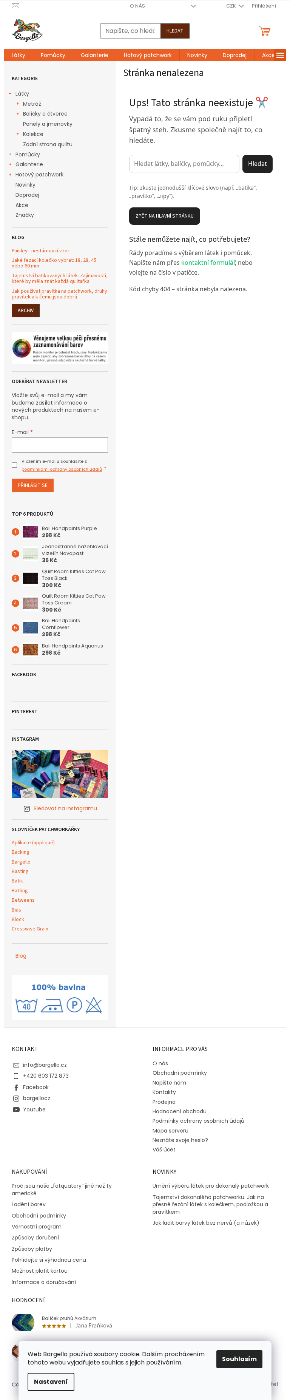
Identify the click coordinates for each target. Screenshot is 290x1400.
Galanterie (29, 164)
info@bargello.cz (45, 1065)
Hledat (175, 31)
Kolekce (33, 134)
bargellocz (36, 1098)
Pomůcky (27, 154)
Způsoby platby (32, 1249)
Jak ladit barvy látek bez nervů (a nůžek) (206, 1223)
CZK (231, 5)
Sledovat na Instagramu (65, 808)
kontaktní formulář (208, 262)
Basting (20, 872)
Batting (20, 891)
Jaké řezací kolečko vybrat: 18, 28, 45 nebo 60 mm (54, 263)
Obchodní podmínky (180, 1073)
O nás (137, 5)
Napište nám (169, 1082)
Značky (24, 215)
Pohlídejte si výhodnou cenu (49, 1260)
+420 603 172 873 (46, 1076)
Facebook (36, 1087)
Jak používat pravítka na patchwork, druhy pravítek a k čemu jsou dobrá (59, 294)
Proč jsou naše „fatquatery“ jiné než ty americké (62, 1189)
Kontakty (164, 1092)
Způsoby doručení (35, 1237)
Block (18, 920)
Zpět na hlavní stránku (165, 216)
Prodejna (164, 1102)
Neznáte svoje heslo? (180, 1140)
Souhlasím (239, 1359)
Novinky (25, 185)
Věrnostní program (37, 1226)
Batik (17, 881)
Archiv (26, 310)
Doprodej (27, 195)
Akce (21, 205)
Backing (20, 852)
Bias (16, 910)
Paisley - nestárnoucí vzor (40, 251)
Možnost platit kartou (40, 1271)
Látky (22, 93)
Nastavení (51, 1381)
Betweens (23, 900)
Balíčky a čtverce (45, 113)
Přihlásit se (33, 485)
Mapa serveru (170, 1130)
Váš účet (164, 1149)
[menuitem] (18, 55)
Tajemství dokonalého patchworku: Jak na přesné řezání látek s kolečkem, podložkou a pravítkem (210, 1205)
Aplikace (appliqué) (33, 843)
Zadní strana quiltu (47, 144)
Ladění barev (29, 1204)
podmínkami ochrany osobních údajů (62, 469)
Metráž (32, 104)
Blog (20, 956)
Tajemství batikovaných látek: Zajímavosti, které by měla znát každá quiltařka (60, 279)
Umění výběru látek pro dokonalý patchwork (211, 1186)
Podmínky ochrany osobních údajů (198, 1121)
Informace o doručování (44, 1282)
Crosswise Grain (30, 929)
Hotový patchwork (39, 174)
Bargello (21, 862)
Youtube (34, 1109)
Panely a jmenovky (47, 124)
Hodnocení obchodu (180, 1111)
